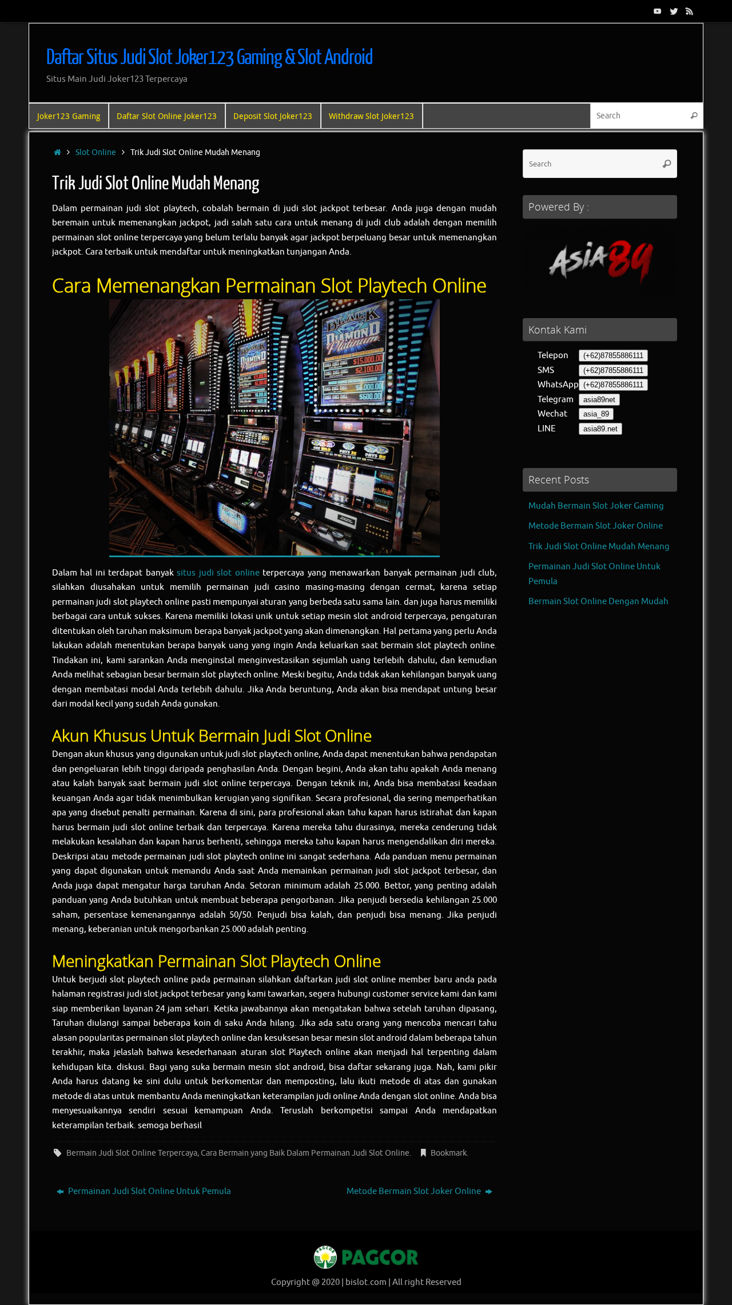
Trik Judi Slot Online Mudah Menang (599, 546)
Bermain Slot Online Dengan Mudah (598, 601)
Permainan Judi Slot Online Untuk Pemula (148, 1191)
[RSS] (690, 11)
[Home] (57, 152)
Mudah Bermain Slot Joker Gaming (596, 506)
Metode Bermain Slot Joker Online (415, 1191)
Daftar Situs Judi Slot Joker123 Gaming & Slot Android (209, 57)
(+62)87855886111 (613, 355)
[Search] (694, 116)
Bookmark (449, 1153)
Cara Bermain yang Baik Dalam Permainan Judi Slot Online (305, 1153)
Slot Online (95, 152)
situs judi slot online (218, 573)
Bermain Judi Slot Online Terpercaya (131, 1153)
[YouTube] (658, 11)
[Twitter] (674, 11)
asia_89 (596, 414)
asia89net (599, 399)
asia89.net (600, 429)
